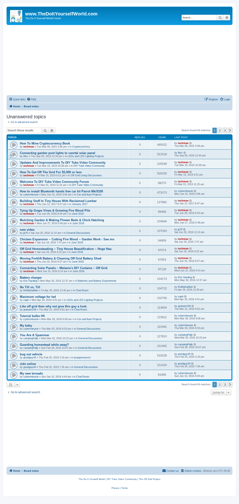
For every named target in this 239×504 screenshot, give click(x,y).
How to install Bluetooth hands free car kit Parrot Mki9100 (61, 191)
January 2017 (80, 204)
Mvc (25, 156)
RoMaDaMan (30, 290)
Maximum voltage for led (38, 297)
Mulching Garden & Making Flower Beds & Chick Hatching (62, 220)
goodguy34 (29, 357)
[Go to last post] (190, 143)
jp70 (25, 232)
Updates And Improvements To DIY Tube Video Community (62, 162)
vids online (28, 364)
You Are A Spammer (34, 335)
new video (27, 229)
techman (28, 146)
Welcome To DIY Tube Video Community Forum (54, 182)
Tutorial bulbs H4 (32, 316)
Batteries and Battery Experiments (97, 280)
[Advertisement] (119, 60)
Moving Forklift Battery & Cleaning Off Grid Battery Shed (60, 258)
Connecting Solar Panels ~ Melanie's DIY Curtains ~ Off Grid (63, 268)
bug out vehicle (31, 354)
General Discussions (78, 232)
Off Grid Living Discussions (86, 175)
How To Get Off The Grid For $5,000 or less (51, 172)
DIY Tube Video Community (89, 165)
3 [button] (225, 130)
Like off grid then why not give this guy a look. (53, 306)
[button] (230, 130)
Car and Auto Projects (89, 194)
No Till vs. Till (30, 287)
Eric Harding (30, 280)
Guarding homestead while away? (44, 344)
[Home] (16, 15)
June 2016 (78, 213)
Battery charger (31, 277)
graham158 (29, 309)
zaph (26, 300)
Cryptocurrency (81, 146)
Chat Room (82, 290)
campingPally (30, 338)
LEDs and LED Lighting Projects (86, 156)
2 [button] (220, 130)
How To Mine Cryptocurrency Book (45, 143)
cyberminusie (31, 194)
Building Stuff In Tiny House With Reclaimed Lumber (58, 201)
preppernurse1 (82, 357)
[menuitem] (31, 99)
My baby (26, 325)
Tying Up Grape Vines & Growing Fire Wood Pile (55, 210)
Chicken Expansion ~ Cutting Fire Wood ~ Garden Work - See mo (67, 239)
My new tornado (31, 373)
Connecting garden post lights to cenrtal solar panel (57, 153)
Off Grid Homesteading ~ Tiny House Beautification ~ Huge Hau (66, 249)
